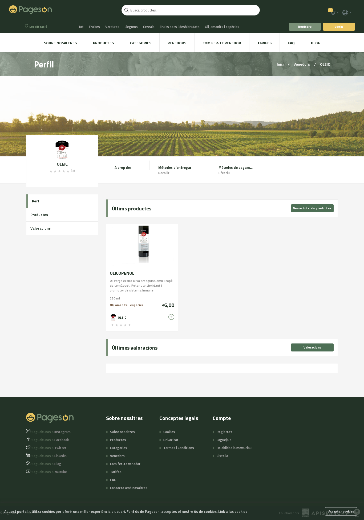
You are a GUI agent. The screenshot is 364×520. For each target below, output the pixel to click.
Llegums (131, 26)
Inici (280, 64)
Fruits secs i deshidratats (180, 26)
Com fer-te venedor (222, 43)
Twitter (48, 447)
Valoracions (40, 228)
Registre (305, 26)
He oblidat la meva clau (234, 447)
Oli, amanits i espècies (222, 26)
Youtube (49, 471)
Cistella (222, 455)
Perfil (37, 201)
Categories (140, 43)
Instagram (51, 431)
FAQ (291, 43)
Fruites (94, 26)
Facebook (50, 439)
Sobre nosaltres (60, 43)
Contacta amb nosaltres (128, 487)
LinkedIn (49, 455)
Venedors (177, 43)
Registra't (225, 431)
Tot (81, 26)
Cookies (169, 431)
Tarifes (264, 43)
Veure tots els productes (312, 208)
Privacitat (171, 439)
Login (339, 26)
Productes (103, 43)
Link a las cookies (232, 511)
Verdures (112, 26)
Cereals (149, 26)
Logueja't (224, 439)
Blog (315, 43)
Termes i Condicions (178, 447)
